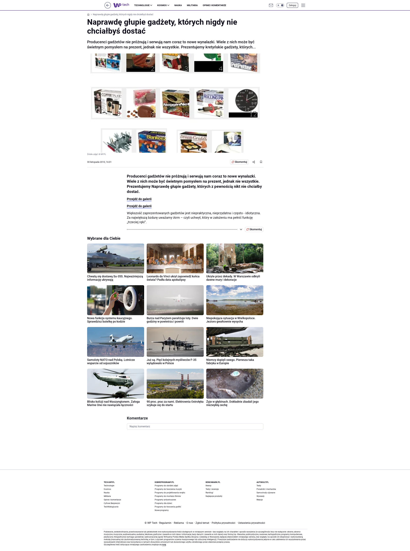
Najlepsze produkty (214, 496)
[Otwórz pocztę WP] (271, 5)
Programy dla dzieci (163, 503)
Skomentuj (241, 161)
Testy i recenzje (212, 489)
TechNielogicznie (111, 507)
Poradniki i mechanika (266, 489)
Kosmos (162, 5)
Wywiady (260, 496)
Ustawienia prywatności (251, 522)
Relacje (260, 500)
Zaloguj (292, 5)
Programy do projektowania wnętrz (170, 493)
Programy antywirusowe (165, 500)
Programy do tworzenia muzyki (168, 489)
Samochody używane (266, 493)
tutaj (164, 544)
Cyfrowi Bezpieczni (112, 503)
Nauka (178, 5)
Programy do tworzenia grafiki (168, 507)
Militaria (192, 5)
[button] (280, 5)
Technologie (142, 5)
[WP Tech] (123, 5)
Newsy (208, 486)
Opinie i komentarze (214, 5)
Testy (259, 486)
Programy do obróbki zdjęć (166, 486)
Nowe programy (162, 510)
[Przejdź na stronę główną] (107, 7)
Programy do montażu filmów (168, 496)
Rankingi (209, 493)
